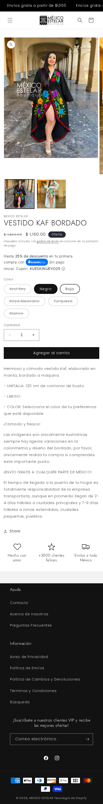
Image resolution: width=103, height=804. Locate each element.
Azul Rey (21, 290)
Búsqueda (20, 702)
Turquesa (66, 302)
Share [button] (15, 531)
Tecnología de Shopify (70, 798)
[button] (10, 20)
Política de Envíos (27, 668)
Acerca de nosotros (29, 614)
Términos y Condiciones (33, 690)
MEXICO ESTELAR (41, 798)
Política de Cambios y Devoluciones (45, 679)
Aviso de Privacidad (29, 656)
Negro (46, 288)
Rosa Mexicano (28, 302)
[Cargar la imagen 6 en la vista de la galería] (51, 194)
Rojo (70, 288)
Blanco (19, 314)
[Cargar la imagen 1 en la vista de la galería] (19, 194)
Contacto (19, 602)
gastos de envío (48, 241)
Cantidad (12, 325)
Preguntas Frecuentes (31, 625)
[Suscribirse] (87, 739)
